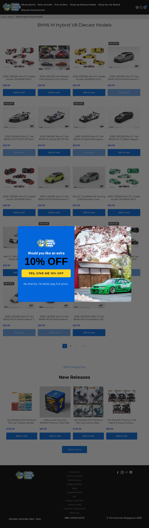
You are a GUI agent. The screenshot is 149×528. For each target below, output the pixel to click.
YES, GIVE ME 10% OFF (46, 273)
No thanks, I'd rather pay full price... (46, 284)
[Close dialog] (128, 229)
